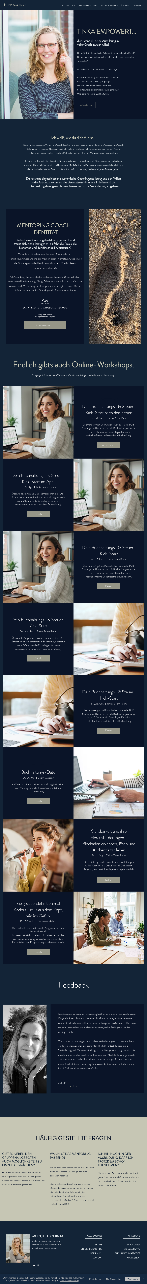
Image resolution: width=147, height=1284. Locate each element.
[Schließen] (143, 1279)
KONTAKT (97, 1257)
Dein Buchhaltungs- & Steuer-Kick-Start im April (38, 478)
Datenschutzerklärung (70, 1280)
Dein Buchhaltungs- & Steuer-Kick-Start (109, 550)
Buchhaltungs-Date (38, 772)
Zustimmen (132, 1279)
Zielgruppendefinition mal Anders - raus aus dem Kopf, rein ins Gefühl (38, 909)
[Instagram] (38, 1265)
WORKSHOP (133, 1257)
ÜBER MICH (96, 1253)
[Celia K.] (73, 1086)
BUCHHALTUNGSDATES (127, 1253)
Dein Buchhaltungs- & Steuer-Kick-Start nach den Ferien (109, 409)
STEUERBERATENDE (91, 1249)
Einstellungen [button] (95, 1279)
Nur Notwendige (113, 1279)
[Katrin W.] (70, 1086)
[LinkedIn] (33, 1265)
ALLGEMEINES (94, 1235)
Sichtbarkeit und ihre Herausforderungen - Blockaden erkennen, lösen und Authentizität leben (108, 840)
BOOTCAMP (133, 1244)
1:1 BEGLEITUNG (132, 1249)
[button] (88, 5)
